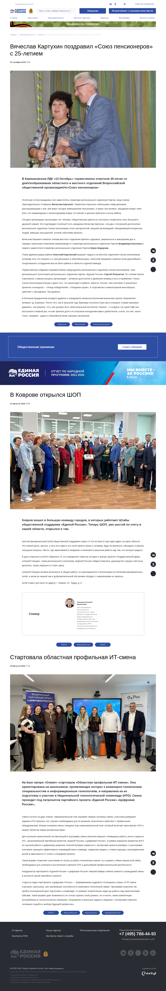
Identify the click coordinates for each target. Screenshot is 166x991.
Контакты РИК (20, 936)
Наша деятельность (56, 18)
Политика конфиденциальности (24, 977)
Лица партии (33, 18)
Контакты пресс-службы (59, 936)
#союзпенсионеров (101, 324)
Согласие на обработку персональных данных (30, 982)
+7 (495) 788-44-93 (137, 933)
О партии (13, 18)
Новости (41, 35)
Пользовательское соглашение (23, 975)
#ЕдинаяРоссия (83, 645)
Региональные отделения (95, 930)
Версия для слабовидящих (144, 4)
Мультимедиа (124, 18)
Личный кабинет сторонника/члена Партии (132, 11)
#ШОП (102, 645)
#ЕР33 (64, 645)
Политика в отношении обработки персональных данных (35, 980)
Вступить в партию (147, 18)
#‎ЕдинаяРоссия (70, 913)
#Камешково (80, 324)
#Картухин (62, 324)
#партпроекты (91, 913)
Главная (13, 35)
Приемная (104, 18)
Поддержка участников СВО (83, 24)
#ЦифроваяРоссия (113, 913)
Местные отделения (82, 18)
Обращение (92, 11)
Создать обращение (132, 347)
